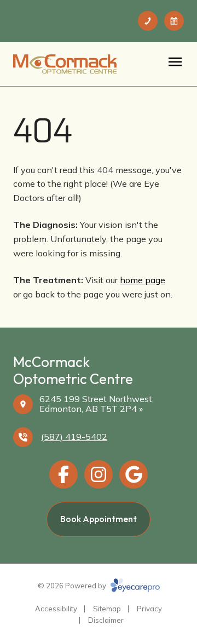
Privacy (149, 608)
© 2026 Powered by (73, 585)
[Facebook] (63, 474)
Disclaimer (106, 620)
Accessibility (56, 608)
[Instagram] (98, 474)
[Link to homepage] (65, 64)
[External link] (133, 474)
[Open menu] (175, 62)
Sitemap (107, 608)
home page (142, 279)
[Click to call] (148, 21)
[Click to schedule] (174, 21)
